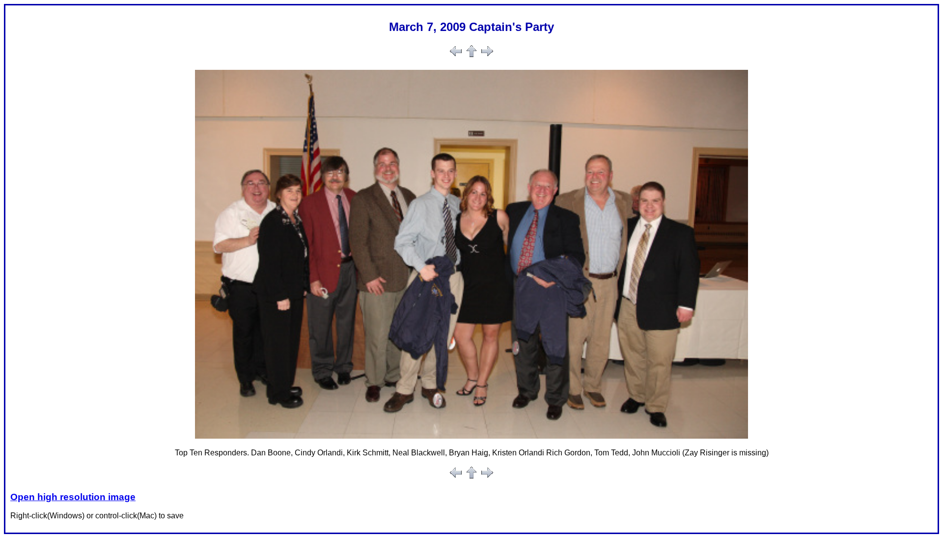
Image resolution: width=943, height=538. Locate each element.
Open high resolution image (73, 497)
